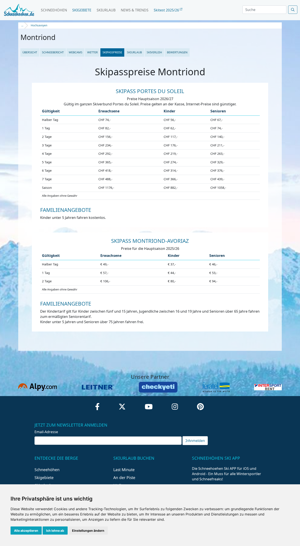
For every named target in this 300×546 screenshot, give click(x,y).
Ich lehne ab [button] (55, 530)
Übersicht (29, 52)
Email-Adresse (46, 431)
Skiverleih (154, 52)
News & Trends (134, 10)
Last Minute (124, 469)
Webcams (75, 52)
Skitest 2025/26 (167, 10)
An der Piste (124, 477)
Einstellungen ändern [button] (88, 530)
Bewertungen (177, 52)
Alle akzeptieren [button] (26, 530)
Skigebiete (81, 10)
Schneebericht (53, 52)
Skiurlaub (106, 10)
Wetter (92, 52)
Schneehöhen (54, 10)
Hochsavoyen (39, 25)
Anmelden (196, 440)
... (22, 25)
